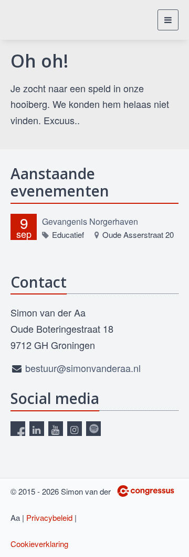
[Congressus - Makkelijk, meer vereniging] (145, 491)
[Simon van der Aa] (43, 20)
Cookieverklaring (39, 543)
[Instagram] (74, 428)
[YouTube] (55, 428)
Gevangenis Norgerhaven (90, 221)
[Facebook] (17, 428)
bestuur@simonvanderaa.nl (83, 368)
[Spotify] (93, 428)
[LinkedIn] (36, 428)
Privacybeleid (49, 517)
